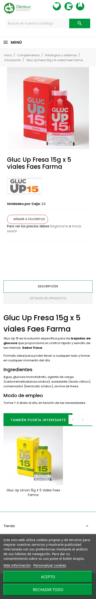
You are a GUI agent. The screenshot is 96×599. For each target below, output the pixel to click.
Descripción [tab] (48, 286)
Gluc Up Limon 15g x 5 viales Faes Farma (33, 492)
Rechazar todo (48, 589)
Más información (17, 565)
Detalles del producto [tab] (48, 298)
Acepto (48, 576)
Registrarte (59, 226)
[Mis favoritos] (61, 6)
